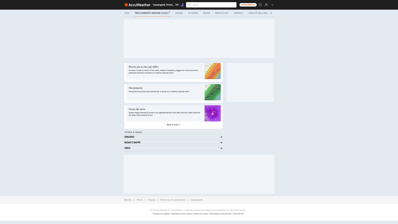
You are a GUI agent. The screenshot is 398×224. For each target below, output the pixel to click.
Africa (140, 199)
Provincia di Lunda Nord (172, 199)
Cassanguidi (196, 199)
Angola (151, 199)
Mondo (127, 199)
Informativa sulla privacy (182, 213)
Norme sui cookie (201, 213)
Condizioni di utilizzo (161, 213)
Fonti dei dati (238, 213)
